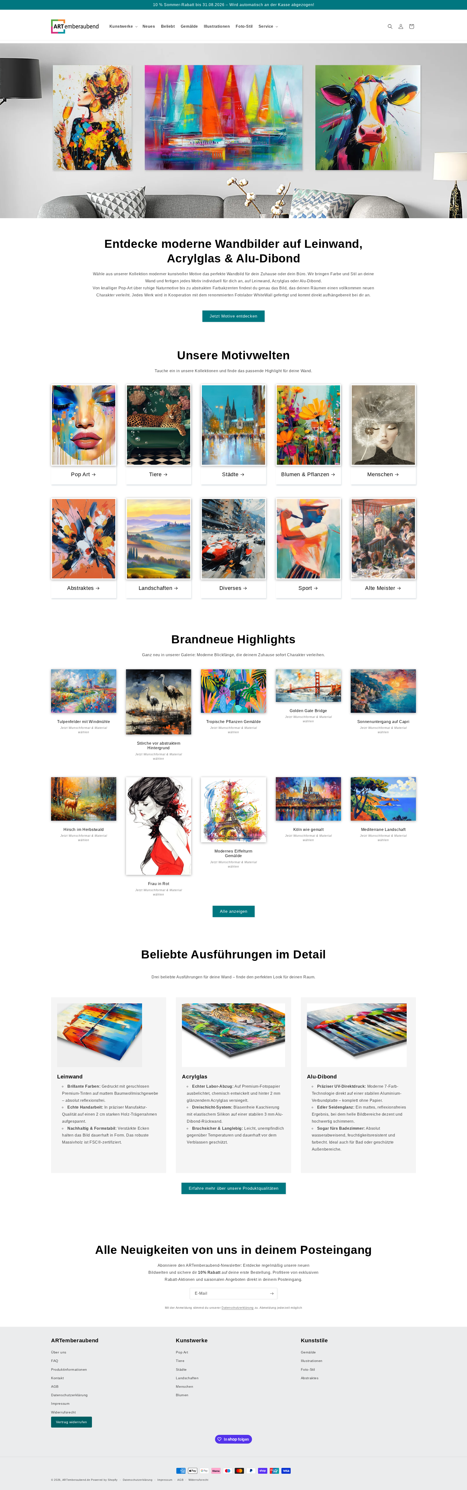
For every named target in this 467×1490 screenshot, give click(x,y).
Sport (305, 588)
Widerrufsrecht (63, 1412)
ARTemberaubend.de (76, 1479)
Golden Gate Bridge (308, 711)
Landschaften (155, 588)
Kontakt (57, 1378)
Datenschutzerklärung (238, 1307)
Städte (230, 474)
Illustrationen (312, 1361)
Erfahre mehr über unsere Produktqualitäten (233, 1188)
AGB (55, 1386)
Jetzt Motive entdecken (233, 316)
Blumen (182, 1395)
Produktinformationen (69, 1369)
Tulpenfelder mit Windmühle (83, 722)
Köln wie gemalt (308, 829)
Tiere (155, 474)
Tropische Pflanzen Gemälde (233, 722)
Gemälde (308, 1352)
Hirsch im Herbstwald (83, 829)
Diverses (230, 588)
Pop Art (80, 474)
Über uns (58, 1352)
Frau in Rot (158, 884)
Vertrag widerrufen (71, 1422)
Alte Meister (380, 588)
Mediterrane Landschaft (383, 829)
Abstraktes (80, 588)
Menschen (380, 474)
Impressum (60, 1403)
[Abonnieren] (271, 1293)
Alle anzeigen (233, 911)
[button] (123, 26)
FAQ (54, 1361)
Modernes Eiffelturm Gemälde (233, 853)
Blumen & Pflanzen (305, 474)
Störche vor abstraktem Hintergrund (158, 745)
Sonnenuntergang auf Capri (383, 722)
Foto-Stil (308, 1369)
